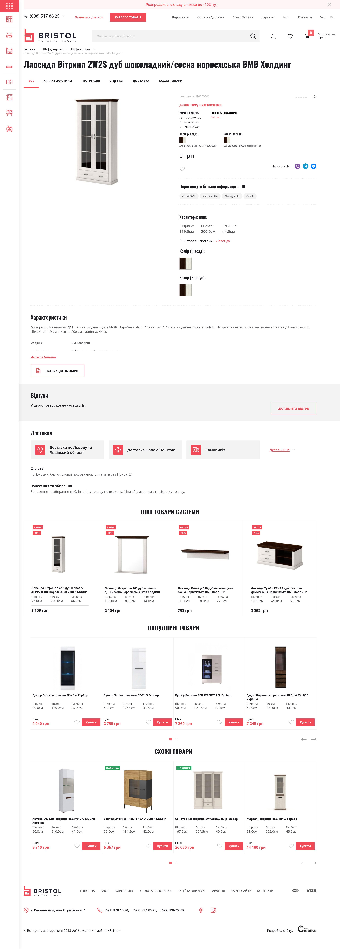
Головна (29, 49)
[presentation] (304, 739)
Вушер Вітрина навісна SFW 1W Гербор (60, 695)
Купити (91, 722)
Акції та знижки (191, 891)
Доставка (141, 81)
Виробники (180, 17)
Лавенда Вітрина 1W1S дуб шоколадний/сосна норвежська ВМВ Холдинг (59, 590)
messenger (313, 166)
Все (31, 81)
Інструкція (91, 81)
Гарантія (268, 17)
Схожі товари (171, 81)
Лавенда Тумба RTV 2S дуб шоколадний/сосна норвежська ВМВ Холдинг (279, 590)
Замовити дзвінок (89, 17)
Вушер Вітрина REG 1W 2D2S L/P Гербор (203, 695)
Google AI (232, 196)
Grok (250, 196)
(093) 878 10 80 (116, 910)
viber (297, 166)
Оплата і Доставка (210, 17)
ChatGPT (189, 196)
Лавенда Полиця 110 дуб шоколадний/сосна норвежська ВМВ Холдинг (206, 590)
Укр (323, 17)
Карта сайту (241, 891)
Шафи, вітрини (53, 49)
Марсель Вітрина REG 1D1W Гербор (272, 819)
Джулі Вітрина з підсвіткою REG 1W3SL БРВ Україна (277, 697)
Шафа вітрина (80, 49)
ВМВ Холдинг (80, 343)
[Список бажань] (290, 36)
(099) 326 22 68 (172, 910)
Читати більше (43, 357)
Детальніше (280, 450)
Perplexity (210, 196)
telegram (305, 166)
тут (215, 4)
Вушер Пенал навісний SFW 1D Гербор (131, 695)
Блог (286, 17)
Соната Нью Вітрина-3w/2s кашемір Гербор (206, 819)
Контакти (305, 17)
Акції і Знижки (243, 17)
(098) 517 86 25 (45, 16)
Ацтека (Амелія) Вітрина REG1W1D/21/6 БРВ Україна (63, 820)
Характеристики (57, 81)
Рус (332, 17)
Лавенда (215, 117)
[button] (170, 739)
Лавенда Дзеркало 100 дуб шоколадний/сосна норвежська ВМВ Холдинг (132, 590)
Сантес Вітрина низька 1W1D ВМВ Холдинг (135, 819)
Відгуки (116, 81)
